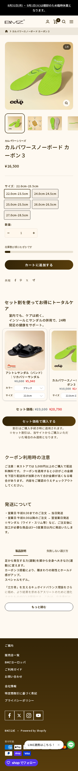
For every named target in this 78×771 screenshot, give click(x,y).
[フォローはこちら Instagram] (29, 715)
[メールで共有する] (33, 280)
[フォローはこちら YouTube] (38, 715)
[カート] (55, 22)
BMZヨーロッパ (15, 662)
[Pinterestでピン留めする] (21, 280)
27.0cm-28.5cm (17, 215)
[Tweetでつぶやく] (27, 280)
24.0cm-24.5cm (45, 194)
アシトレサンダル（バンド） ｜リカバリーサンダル (25, 375)
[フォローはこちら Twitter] (19, 715)
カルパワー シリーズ (15, 140)
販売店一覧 (12, 655)
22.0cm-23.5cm (17, 194)
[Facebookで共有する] (15, 280)
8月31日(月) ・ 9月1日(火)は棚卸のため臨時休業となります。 (39, 7)
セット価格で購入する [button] (39, 421)
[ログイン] (47, 21)
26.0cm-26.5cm (45, 204)
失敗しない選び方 (57, 551)
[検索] (64, 21)
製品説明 (20, 551)
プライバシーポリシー (19, 700)
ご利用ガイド (13, 669)
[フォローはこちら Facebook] (9, 715)
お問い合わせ (13, 676)
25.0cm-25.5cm (17, 204)
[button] (71, 745)
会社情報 (11, 686)
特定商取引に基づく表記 (21, 693)
